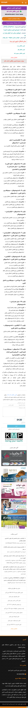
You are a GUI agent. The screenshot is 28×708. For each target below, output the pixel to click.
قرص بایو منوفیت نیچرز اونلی (14, 620)
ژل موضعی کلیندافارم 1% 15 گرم (14, 604)
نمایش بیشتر (14, 629)
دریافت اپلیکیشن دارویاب (14, 19)
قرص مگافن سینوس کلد (19, 53)
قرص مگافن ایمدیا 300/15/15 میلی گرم (14, 592)
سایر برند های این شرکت (14, 588)
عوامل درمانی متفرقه (14, 38)
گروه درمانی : (23, 38)
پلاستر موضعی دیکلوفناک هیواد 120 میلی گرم (14, 608)
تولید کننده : (23, 30)
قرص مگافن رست (21, 46)
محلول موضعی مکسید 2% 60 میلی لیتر (14, 613)
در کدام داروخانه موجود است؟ (14, 23)
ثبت (16, 426)
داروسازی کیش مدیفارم (14, 8)
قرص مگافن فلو (21, 50)
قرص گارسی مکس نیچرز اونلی (14, 600)
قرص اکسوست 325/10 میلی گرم (14, 624)
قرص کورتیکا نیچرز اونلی (14, 617)
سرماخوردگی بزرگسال (8, 27)
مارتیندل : (23, 33)
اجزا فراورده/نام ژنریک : (20, 27)
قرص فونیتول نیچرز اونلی (14, 596)
